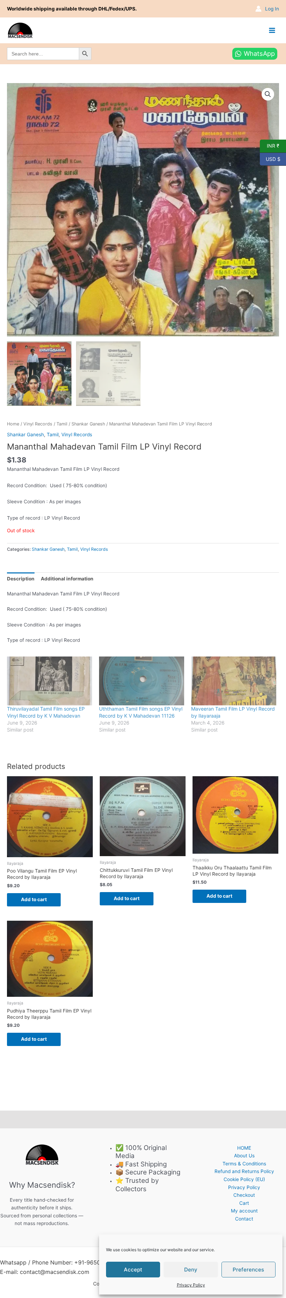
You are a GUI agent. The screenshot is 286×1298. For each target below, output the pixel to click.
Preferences (248, 1269)
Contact (244, 1219)
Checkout (244, 1195)
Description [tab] (21, 578)
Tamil (62, 424)
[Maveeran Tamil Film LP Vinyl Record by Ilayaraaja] (233, 681)
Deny (190, 1269)
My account (244, 1211)
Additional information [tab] (67, 578)
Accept (133, 1269)
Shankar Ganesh (88, 424)
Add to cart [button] (34, 899)
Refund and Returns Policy (244, 1171)
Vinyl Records (37, 424)
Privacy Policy (191, 1285)
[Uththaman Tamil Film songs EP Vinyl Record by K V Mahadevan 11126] (141, 681)
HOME (244, 1148)
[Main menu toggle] (272, 30)
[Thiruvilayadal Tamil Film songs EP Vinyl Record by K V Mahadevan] (49, 681)
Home (13, 424)
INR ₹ (269, 145)
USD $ (270, 158)
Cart (244, 1203)
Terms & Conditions (244, 1163)
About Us (244, 1155)
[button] (268, 94)
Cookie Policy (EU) (244, 1179)
